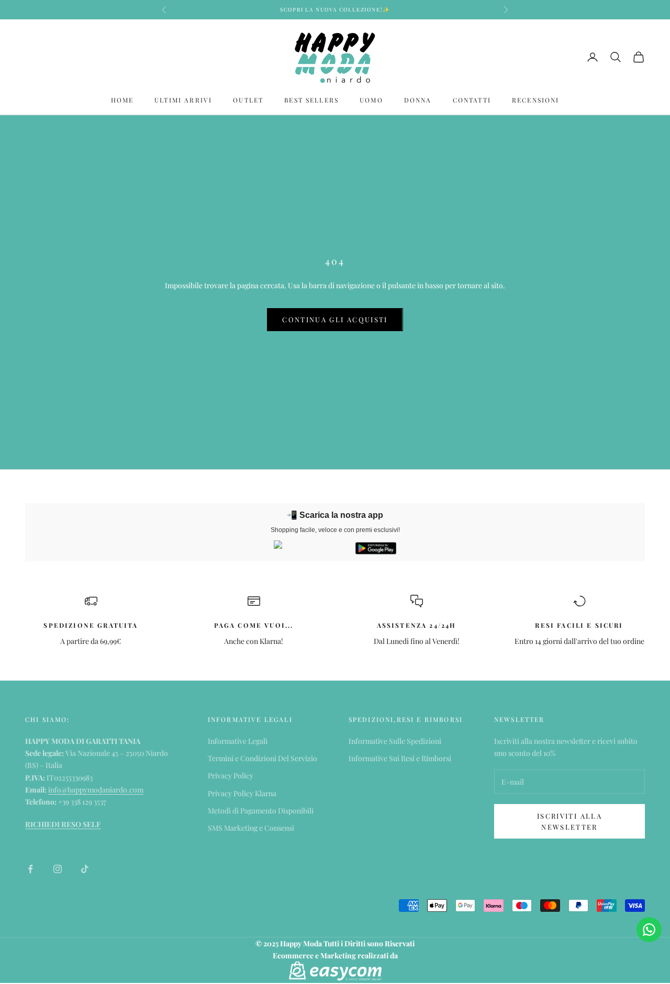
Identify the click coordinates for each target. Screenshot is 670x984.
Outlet (248, 100)
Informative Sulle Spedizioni (395, 741)
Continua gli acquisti (334, 319)
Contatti (472, 100)
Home (122, 100)
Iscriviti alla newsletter (569, 821)
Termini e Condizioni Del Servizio (262, 758)
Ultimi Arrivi (183, 100)
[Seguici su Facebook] (30, 869)
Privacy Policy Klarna (242, 793)
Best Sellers (311, 100)
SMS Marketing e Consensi (251, 828)
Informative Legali (237, 741)
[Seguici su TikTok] (85, 869)
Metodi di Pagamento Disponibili (261, 811)
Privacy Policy (230, 776)
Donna (418, 100)
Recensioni (536, 100)
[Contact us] (649, 929)
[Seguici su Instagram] (57, 869)
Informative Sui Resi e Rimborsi (400, 758)
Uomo (371, 100)
